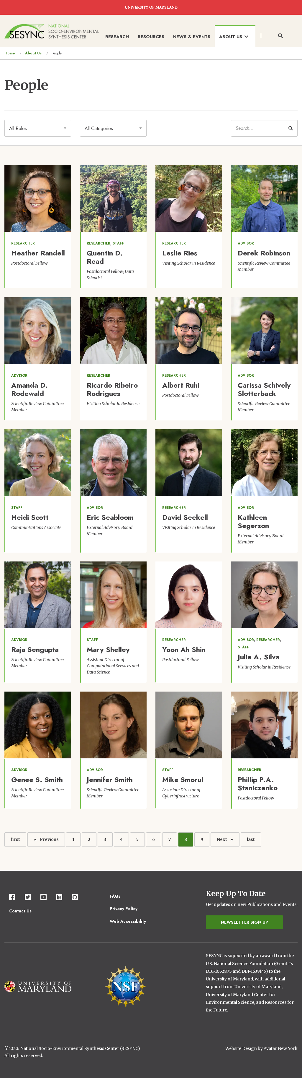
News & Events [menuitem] (191, 36)
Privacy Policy (123, 909)
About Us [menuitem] (230, 36)
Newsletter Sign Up (244, 922)
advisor (246, 243)
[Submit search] (290, 128)
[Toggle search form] (280, 36)
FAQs (115, 896)
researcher (23, 243)
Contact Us (20, 911)
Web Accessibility (128, 921)
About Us (33, 53)
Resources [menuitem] (151, 36)
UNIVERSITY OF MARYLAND (151, 7)
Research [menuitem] (117, 36)
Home (9, 53)
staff (118, 243)
